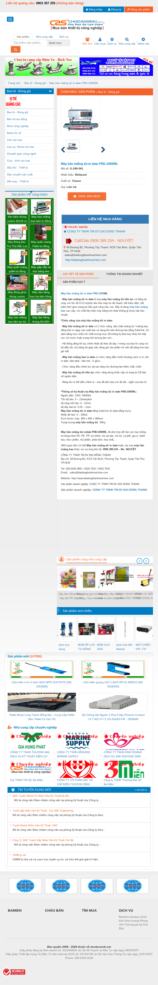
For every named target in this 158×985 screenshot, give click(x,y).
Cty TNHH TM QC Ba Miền (26, 780)
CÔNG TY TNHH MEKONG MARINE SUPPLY (73, 754)
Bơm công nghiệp (18, 126)
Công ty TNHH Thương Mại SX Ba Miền (122, 782)
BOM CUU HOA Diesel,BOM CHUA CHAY (104, 647)
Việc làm (87, 43)
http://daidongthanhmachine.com (85, 259)
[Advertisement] (105, 526)
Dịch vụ (112, 43)
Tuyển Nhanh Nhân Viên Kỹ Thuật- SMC (35, 825)
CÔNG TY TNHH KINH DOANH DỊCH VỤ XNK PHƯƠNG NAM (123, 754)
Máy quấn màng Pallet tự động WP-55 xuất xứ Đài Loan (41, 244)
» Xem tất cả (141, 790)
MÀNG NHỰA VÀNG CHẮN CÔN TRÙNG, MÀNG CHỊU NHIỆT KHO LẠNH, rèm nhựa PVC (129, 596)
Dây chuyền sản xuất (20, 174)
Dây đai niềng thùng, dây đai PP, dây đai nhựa (71, 596)
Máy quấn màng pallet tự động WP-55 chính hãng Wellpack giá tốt (17, 269)
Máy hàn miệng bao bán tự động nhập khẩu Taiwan (41, 219)
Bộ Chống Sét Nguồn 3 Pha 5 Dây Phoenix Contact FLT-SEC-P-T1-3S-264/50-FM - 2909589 (113, 717)
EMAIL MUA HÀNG (88, 196)
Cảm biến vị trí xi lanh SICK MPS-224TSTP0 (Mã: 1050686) (42, 684)
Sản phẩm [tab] (23, 36)
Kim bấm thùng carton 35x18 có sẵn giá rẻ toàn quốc (17, 219)
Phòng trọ (54, 963)
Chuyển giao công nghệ (21, 153)
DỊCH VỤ (126, 910)
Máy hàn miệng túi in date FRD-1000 (82, 293)
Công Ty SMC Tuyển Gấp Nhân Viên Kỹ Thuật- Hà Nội (43, 840)
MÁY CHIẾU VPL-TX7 (143, 647)
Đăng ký (116, 9)
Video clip (143, 43)
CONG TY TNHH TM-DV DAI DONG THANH (95, 231)
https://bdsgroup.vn (74, 963)
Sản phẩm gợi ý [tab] (74, 281)
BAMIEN (15, 910)
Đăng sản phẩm (140, 9)
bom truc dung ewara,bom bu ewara (65, 647)
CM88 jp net (19, 855)
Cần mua (100, 43)
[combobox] (68, 43)
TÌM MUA (89, 910)
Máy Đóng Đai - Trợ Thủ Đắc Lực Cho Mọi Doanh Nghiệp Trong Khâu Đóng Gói (17, 244)
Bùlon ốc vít (14, 132)
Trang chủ (14, 83)
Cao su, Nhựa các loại (20, 146)
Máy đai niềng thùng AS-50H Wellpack (41, 320)
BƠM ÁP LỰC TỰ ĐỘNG (86, 647)
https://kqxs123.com (98, 963)
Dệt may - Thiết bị (18, 181)
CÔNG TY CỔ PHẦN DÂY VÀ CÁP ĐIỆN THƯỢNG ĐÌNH (75, 782)
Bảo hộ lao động (17, 119)
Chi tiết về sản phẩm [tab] (78, 274)
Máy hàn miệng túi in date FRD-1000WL (73, 83)
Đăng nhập (95, 9)
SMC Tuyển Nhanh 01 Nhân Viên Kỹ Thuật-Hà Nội (41, 795)
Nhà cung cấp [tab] (44, 36)
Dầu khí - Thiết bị (17, 167)
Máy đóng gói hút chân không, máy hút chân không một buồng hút (90, 596)
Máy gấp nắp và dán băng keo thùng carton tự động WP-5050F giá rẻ (41, 269)
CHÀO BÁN (54, 910)
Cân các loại (14, 139)
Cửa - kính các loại (18, 160)
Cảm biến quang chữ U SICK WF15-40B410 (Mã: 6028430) (113, 684)
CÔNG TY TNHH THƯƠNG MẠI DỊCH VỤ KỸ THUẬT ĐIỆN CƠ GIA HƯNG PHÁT (30, 754)
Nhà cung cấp (126, 43)
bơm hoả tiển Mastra (124, 647)
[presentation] (139, 561)
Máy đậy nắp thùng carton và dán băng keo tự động (109, 596)
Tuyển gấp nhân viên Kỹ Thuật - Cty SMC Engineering (43, 810)
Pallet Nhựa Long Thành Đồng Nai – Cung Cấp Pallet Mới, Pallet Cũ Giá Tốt (41, 717)
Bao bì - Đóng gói (35, 83)
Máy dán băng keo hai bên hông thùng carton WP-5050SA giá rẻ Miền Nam (40, 295)
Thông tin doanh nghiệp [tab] (124, 274)
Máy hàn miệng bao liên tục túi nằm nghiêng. (17, 320)
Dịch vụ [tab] (63, 36)
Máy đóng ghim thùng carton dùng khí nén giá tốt (17, 295)
